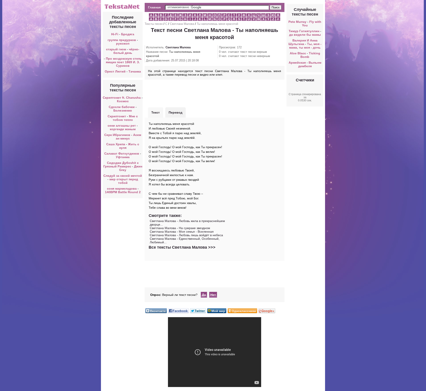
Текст (155, 112)
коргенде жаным (123, 129)
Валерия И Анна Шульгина (303, 42)
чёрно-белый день (126, 51)
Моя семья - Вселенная (196, 231)
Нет (213, 295)
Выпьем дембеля (309, 64)
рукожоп (122, 43)
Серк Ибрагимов (117, 135)
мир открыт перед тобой (123, 181)
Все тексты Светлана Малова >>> (182, 247)
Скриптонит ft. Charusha (122, 97)
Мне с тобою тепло (125, 118)
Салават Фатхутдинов (121, 153)
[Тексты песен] (123, 8)
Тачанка (134, 71)
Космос (123, 101)
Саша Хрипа (115, 144)
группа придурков (122, 40)
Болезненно (122, 110)
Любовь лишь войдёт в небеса (201, 235)
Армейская (297, 62)
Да (204, 295)
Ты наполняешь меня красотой (217, 24)
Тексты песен (154, 24)
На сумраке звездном (194, 228)
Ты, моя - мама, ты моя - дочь (305, 45)
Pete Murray (297, 22)
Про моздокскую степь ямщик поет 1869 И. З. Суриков (124, 62)
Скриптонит (117, 116)
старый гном (116, 49)
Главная (154, 7)
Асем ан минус (128, 136)
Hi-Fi (114, 34)
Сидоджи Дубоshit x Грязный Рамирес (121, 164)
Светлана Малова (182, 24)
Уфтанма (123, 157)
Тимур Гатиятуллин (304, 31)
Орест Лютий (115, 71)
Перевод (175, 112)
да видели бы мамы (305, 34)
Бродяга (127, 34)
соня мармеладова (122, 188)
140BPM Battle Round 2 (123, 192)
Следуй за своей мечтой (122, 175)
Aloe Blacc (298, 53)
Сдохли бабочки (122, 107)
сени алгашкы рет (122, 125)
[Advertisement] (214, 93)
